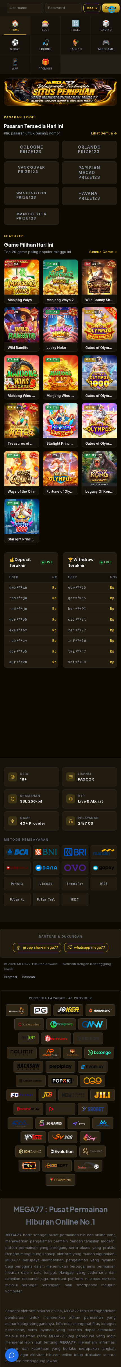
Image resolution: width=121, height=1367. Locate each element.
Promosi (10, 977)
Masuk (91, 8)
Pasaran (28, 977)
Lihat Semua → (104, 133)
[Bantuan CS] (12, 1355)
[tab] (68, 101)
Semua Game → (103, 252)
